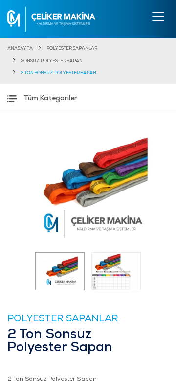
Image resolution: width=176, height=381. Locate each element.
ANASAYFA (20, 48)
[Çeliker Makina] (51, 19)
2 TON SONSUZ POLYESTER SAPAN (58, 73)
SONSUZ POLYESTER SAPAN (52, 61)
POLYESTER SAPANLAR (71, 48)
